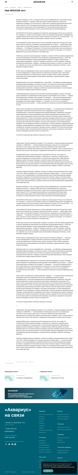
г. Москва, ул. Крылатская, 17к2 (15, 422)
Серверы (41, 428)
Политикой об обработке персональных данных (63, 467)
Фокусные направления (63, 416)
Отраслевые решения (62, 418)
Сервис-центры (61, 442)
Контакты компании (62, 461)
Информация (42, 440)
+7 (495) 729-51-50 (11, 428)
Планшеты (41, 423)
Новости (41, 460)
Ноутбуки (41, 421)
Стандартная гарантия (63, 450)
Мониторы (41, 416)
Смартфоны (42, 425)
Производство (42, 443)
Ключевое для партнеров (63, 427)
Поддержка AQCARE (62, 452)
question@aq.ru (9, 431)
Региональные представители (64, 429)
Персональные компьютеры (46, 414)
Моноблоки (42, 418)
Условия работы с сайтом (28, 471)
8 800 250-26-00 (10, 437)
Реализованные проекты (63, 414)
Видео (40, 467)
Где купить (60, 440)
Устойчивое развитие (44, 445)
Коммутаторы (42, 432)
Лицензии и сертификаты (45, 452)
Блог (40, 462)
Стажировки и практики (45, 449)
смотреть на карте (9, 424)
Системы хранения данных (46, 430)
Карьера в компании (44, 447)
